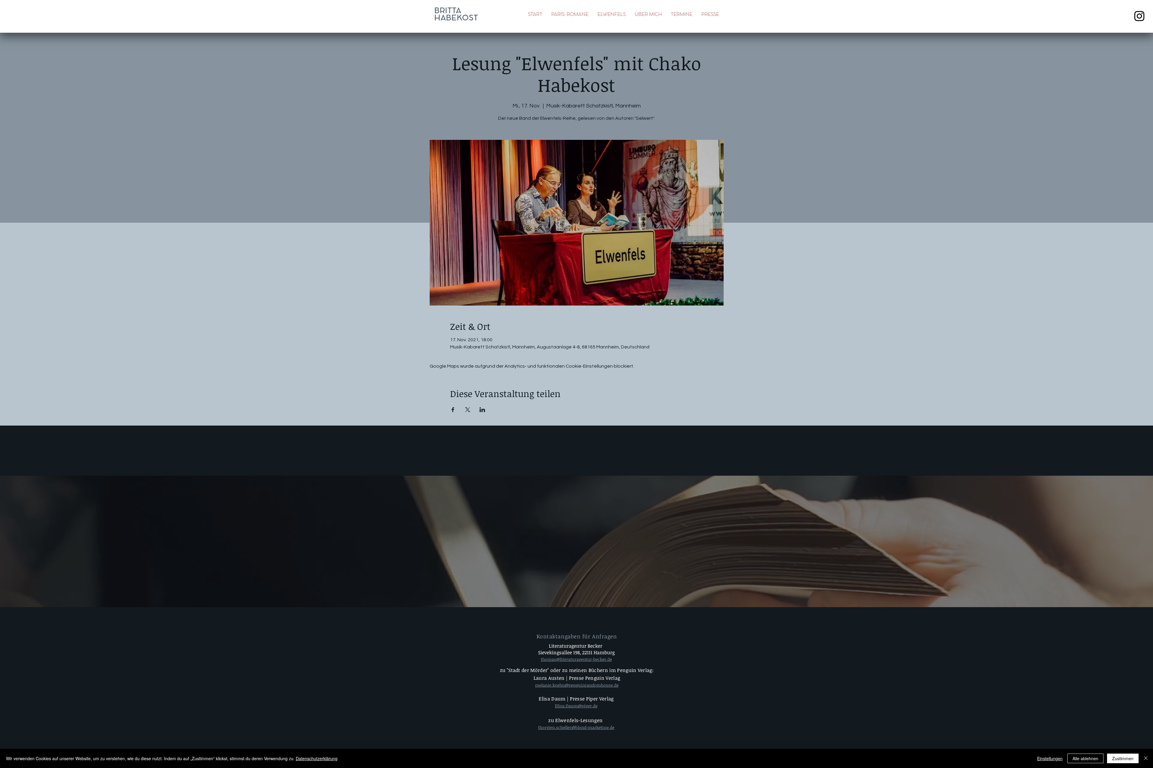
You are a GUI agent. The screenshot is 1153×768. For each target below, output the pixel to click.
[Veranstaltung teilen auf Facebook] (453, 409)
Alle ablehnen (1085, 758)
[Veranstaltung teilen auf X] (468, 409)
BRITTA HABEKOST (456, 15)
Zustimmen (1122, 758)
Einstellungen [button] (1050, 758)
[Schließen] (1145, 758)
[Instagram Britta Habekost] (1139, 16)
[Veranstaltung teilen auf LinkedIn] (482, 409)
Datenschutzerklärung (316, 758)
